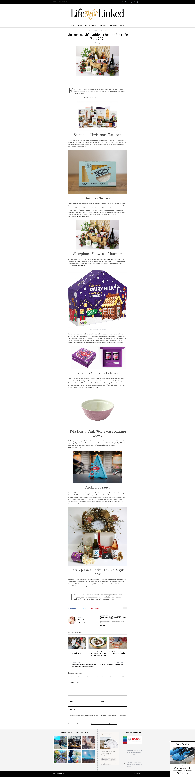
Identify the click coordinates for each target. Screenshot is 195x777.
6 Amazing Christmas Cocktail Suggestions (77, 653)
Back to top (137, 773)
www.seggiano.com (80, 146)
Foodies (90, 31)
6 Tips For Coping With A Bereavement (111, 663)
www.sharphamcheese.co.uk (76, 265)
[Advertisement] (97, 83)
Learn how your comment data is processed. (104, 724)
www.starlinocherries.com (91, 387)
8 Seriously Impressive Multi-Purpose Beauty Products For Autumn (134, 764)
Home (54, 2)
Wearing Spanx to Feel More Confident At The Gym (182, 770)
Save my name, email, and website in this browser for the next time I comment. (97, 716)
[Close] (170, 741)
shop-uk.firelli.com (84, 504)
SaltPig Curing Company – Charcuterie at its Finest (118, 653)
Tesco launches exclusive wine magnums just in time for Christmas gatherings (84, 664)
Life (182, 765)
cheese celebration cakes (113, 259)
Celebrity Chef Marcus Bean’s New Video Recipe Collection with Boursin (97, 653)
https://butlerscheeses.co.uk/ (80, 216)
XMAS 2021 (95, 31)
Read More (102, 625)
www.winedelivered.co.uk (92, 579)
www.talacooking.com (74, 447)
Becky (98, 43)
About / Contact (62, 2)
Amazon (74, 504)
